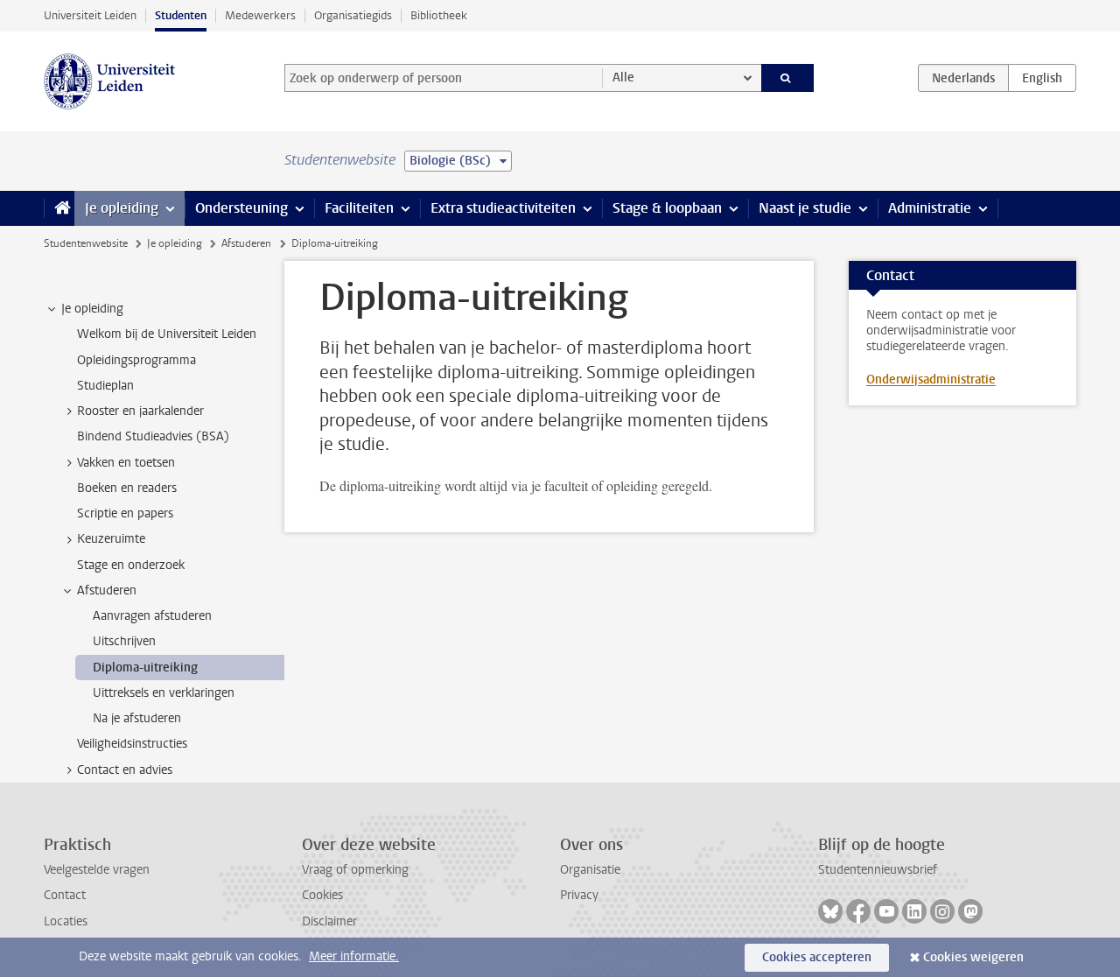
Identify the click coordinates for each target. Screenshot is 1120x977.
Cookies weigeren (973, 957)
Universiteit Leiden (90, 15)
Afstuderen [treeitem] (106, 590)
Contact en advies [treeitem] (124, 770)
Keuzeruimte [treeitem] (111, 539)
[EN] (1042, 78)
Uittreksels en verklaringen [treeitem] (163, 693)
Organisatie (590, 869)
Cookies (322, 895)
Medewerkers (260, 15)
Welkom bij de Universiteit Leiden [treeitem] (166, 334)
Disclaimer (329, 921)
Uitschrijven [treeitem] (124, 641)
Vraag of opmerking (355, 869)
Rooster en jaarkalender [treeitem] (140, 411)
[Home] (59, 208)
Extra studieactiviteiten (503, 208)
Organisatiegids (353, 15)
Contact (65, 895)
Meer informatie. (354, 956)
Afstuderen (246, 243)
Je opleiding (121, 208)
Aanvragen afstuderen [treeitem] (152, 616)
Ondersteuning (241, 208)
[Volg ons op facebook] (858, 911)
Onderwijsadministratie (931, 379)
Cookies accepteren (817, 957)
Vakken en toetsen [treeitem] (126, 462)
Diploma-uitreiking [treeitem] (145, 667)
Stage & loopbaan (667, 208)
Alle (623, 77)
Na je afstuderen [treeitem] (137, 718)
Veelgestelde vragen (97, 869)
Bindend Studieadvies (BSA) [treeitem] (153, 436)
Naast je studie (805, 208)
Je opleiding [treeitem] (92, 308)
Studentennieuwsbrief (877, 869)
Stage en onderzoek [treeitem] (131, 565)
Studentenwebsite (86, 243)
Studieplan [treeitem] (105, 385)
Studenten (180, 15)
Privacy (579, 895)
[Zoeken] (788, 78)
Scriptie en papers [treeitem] (125, 513)
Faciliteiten (359, 208)
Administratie (929, 208)
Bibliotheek (438, 15)
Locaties (66, 921)
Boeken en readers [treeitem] (127, 488)
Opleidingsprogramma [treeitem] (136, 360)
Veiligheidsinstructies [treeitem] (132, 743)
